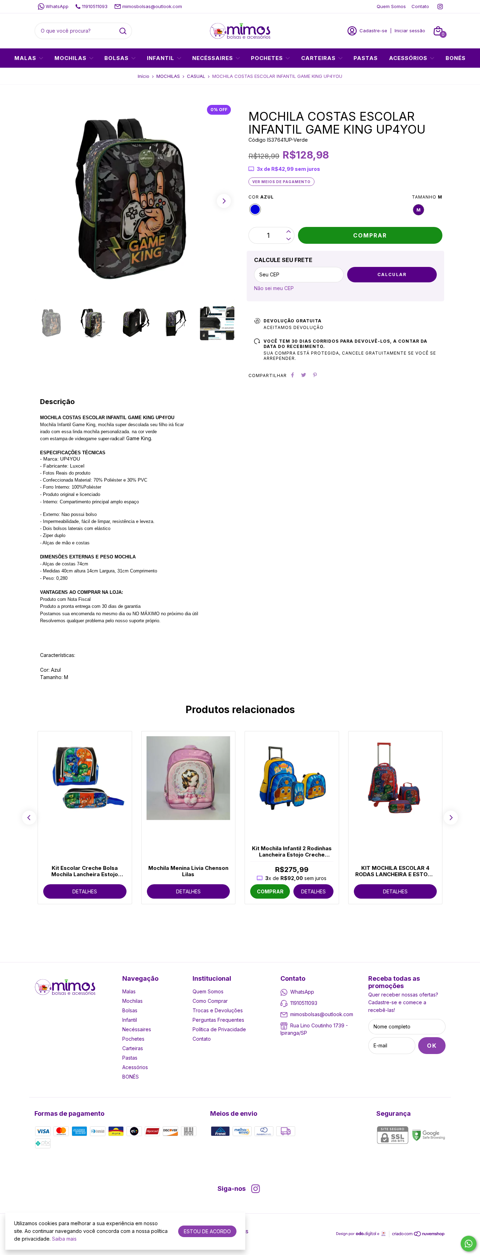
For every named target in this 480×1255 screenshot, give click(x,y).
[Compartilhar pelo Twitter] (303, 375)
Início (143, 76)
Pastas (365, 58)
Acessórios (408, 58)
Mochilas (70, 58)
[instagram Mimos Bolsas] (440, 6)
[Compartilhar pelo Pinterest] (315, 375)
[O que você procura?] (123, 31)
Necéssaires (212, 58)
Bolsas (116, 58)
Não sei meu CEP (274, 288)
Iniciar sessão (410, 30)
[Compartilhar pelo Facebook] (292, 375)
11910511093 (95, 6)
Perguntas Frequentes (218, 1020)
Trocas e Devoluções (218, 1010)
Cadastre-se (373, 30)
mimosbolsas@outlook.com (152, 6)
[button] (224, 201)
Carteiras (318, 58)
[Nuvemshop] (419, 1235)
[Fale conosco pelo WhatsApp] (468, 1243)
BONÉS (456, 58)
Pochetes (267, 58)
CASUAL (196, 76)
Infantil (160, 58)
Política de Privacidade (219, 1029)
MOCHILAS (168, 76)
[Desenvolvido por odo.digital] (358, 1234)
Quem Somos (391, 6)
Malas (25, 58)
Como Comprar (210, 1001)
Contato (420, 6)
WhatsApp (57, 6)
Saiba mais (64, 1239)
